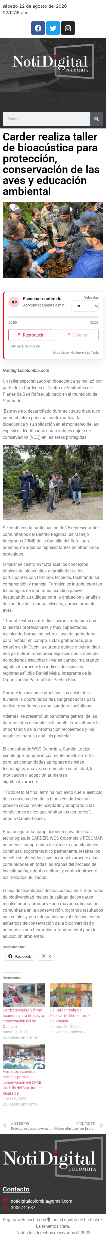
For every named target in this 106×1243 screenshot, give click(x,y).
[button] (53, 99)
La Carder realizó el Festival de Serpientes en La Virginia (71, 1015)
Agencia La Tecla (87, 353)
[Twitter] (53, 28)
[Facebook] (38, 28)
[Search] (96, 119)
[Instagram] (68, 28)
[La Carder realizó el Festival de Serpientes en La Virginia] (71, 995)
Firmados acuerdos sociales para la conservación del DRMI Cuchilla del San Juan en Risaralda (23, 1082)
